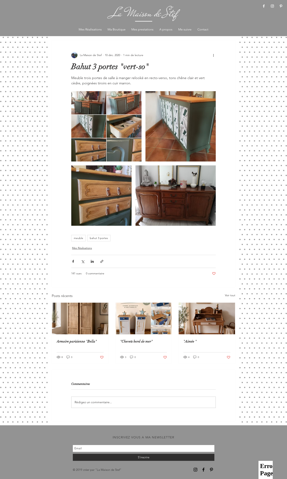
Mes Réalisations (82, 248)
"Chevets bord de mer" (136, 341)
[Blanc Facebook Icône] (264, 6)
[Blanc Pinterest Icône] (281, 6)
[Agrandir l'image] (106, 126)
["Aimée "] (207, 318)
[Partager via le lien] (102, 261)
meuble (78, 238)
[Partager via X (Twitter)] (83, 261)
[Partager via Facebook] (73, 261)
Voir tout (230, 295)
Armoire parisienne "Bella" (77, 341)
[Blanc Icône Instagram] (272, 6)
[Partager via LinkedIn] (92, 261)
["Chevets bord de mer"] (143, 318)
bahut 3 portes (99, 238)
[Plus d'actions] (213, 55)
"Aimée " (190, 341)
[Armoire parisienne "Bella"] (80, 318)
